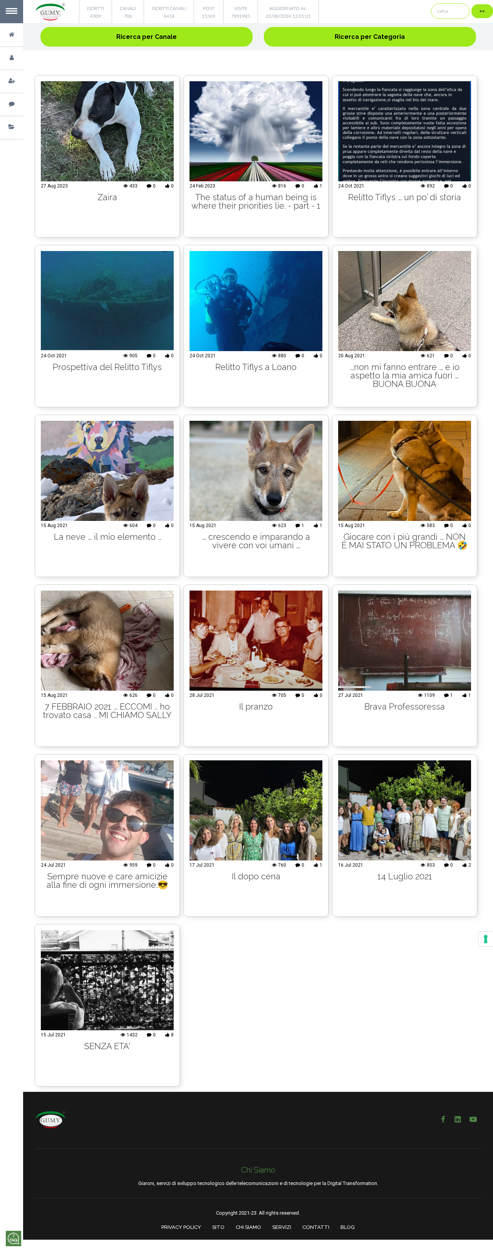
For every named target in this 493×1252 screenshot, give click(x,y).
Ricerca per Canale (146, 36)
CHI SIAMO (248, 1227)
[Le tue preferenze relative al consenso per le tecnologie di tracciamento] (485, 939)
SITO (218, 1227)
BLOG (347, 1227)
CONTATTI (315, 1227)
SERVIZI (281, 1227)
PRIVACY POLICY (181, 1227)
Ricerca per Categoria (370, 36)
